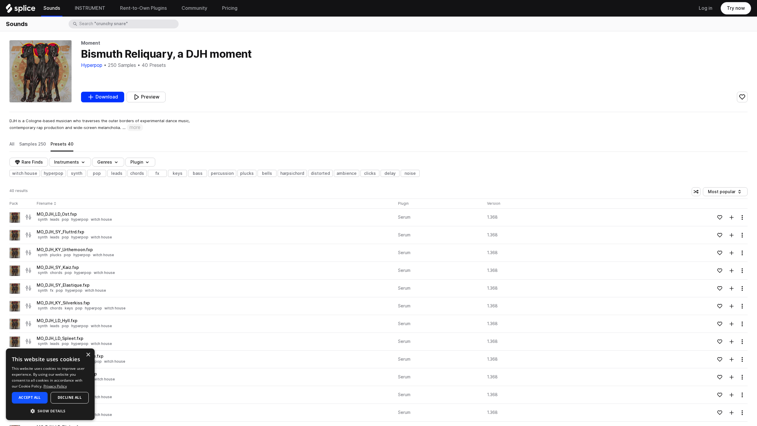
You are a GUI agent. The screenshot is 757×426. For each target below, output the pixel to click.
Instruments (66, 162)
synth (76, 173)
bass (198, 173)
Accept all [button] (30, 397)
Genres (104, 162)
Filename (45, 203)
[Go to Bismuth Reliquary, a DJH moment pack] (14, 217)
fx (157, 173)
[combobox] (128, 24)
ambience (347, 173)
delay (390, 173)
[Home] (20, 10)
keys (177, 173)
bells (267, 173)
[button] (50, 410)
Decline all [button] (70, 397)
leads (116, 173)
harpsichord (292, 173)
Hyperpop (91, 65)
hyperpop (53, 173)
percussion (222, 173)
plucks (247, 173)
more (135, 127)
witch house (24, 173)
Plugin (136, 162)
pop (97, 173)
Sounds (17, 24)
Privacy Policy (55, 386)
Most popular (724, 192)
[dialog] (50, 384)
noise (410, 173)
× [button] (88, 355)
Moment (90, 43)
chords (137, 173)
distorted (320, 173)
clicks (370, 173)
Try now (736, 8)
